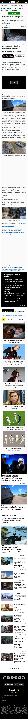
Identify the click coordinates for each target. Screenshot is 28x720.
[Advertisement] (14, 171)
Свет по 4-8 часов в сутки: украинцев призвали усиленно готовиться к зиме (13, 299)
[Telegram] (8, 677)
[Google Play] (19, 684)
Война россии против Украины (13, 315)
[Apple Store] (9, 684)
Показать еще (21, 305)
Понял (14, 13)
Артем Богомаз (6, 25)
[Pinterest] (23, 677)
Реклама (3, 697)
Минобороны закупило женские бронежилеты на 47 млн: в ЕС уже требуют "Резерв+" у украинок (14, 293)
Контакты (3, 702)
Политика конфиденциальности (9, 695)
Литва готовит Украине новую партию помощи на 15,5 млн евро (13, 232)
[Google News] (15, 677)
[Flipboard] (19, 677)
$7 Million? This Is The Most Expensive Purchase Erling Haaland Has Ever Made (14, 363)
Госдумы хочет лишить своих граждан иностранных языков (14, 224)
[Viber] (12, 677)
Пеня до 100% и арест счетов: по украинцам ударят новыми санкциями (14, 287)
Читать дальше (14, 668)
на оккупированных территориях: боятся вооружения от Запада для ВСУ (13, 269)
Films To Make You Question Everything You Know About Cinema (14, 385)
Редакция (3, 700)
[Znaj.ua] (14, 1)
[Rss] (4, 677)
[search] (2, 1)
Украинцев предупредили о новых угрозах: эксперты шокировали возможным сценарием (14, 281)
